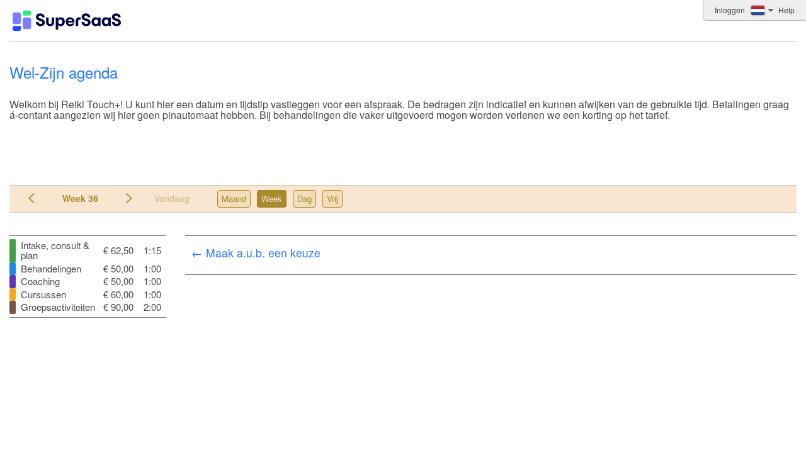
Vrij (332, 198)
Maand (234, 198)
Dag (304, 198)
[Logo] (67, 20)
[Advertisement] (400, 148)
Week (271, 198)
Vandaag (172, 198)
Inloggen (730, 9)
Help (786, 9)
